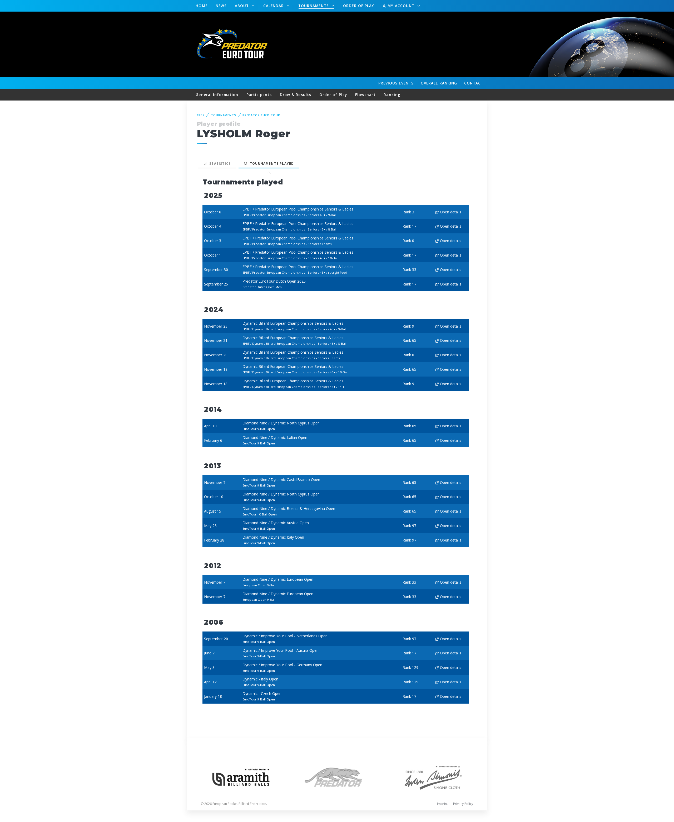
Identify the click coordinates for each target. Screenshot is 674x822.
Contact (474, 83)
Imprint (442, 803)
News (221, 5)
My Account (401, 5)
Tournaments (314, 5)
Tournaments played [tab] (270, 163)
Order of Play (358, 5)
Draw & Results (295, 94)
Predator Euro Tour (261, 115)
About (242, 5)
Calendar (274, 5)
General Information (217, 94)
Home (201, 5)
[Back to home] (233, 44)
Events (396, 83)
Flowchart (365, 94)
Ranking (439, 83)
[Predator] (337, 776)
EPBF (201, 115)
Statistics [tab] (219, 163)
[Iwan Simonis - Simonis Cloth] (433, 776)
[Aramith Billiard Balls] (241, 776)
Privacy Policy (463, 803)
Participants (259, 94)
